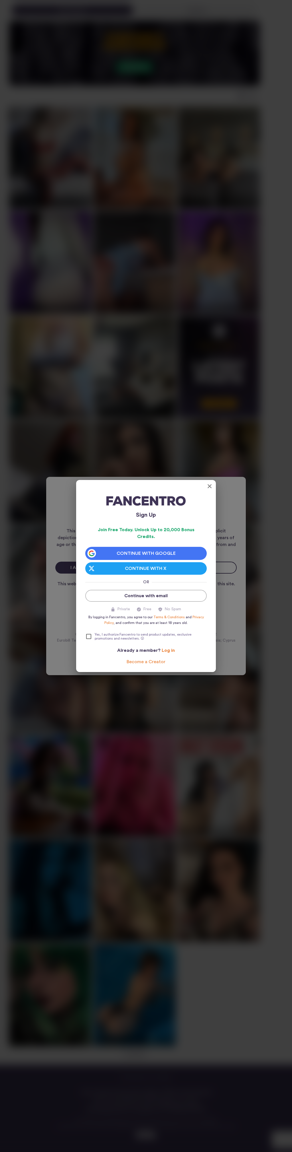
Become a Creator (146, 662)
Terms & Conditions (169, 617)
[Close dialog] (210, 486)
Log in (168, 650)
